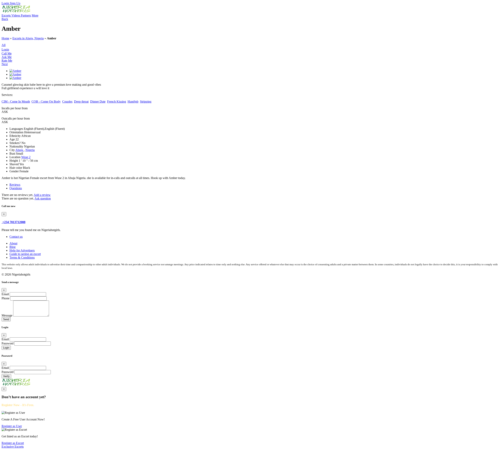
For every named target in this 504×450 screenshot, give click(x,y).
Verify (6, 376)
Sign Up (15, 3)
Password (8, 343)
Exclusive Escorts (13, 446)
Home (5, 38)
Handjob (133, 101)
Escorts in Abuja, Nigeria (28, 38)
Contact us (16, 236)
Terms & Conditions (22, 257)
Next (5, 64)
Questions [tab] (15, 188)
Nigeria (30, 150)
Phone (5, 298)
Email (5, 294)
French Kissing (116, 101)
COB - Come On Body (46, 101)
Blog (12, 247)
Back (5, 19)
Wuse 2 (26, 157)
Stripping (145, 101)
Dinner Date (98, 101)
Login (6, 3)
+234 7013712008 (13, 222)
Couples (67, 101)
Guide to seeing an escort (25, 254)
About (13, 243)
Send (6, 319)
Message (7, 315)
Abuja (19, 150)
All (4, 45)
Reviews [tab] (14, 184)
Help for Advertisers (22, 250)
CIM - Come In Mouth (16, 101)
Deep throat (81, 101)
